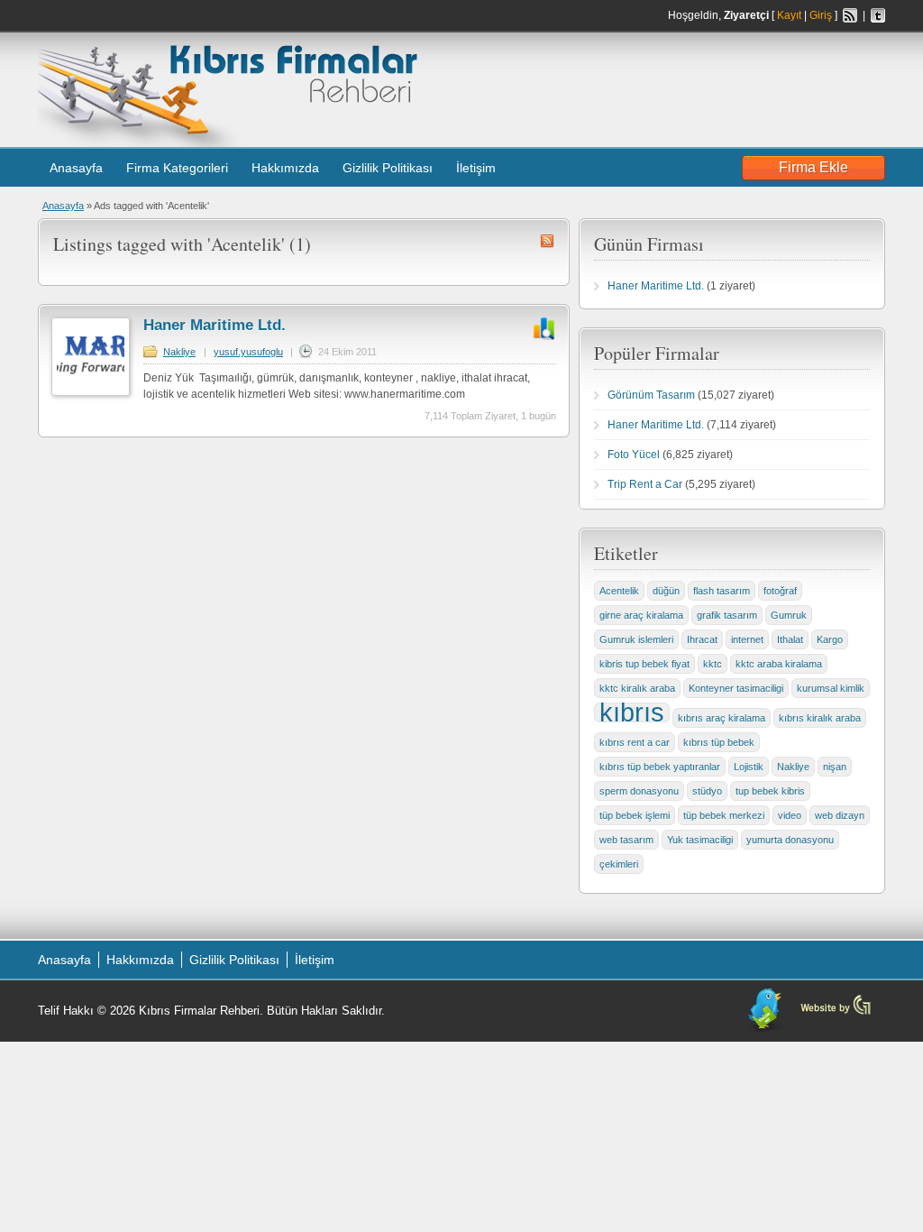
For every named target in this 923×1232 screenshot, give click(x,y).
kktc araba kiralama (779, 663)
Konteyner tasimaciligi (736, 688)
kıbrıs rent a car (634, 742)
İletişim (476, 168)
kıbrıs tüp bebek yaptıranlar (659, 766)
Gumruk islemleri (636, 639)
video (789, 815)
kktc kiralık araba (637, 688)
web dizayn (839, 815)
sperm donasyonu (639, 791)
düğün (666, 590)
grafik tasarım (727, 615)
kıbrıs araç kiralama (721, 718)
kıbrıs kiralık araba (820, 718)
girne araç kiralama (641, 615)
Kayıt (789, 15)
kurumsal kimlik (830, 688)
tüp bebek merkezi (723, 815)
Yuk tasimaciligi (700, 839)
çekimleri (618, 864)
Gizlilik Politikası (388, 168)
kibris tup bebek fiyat (644, 663)
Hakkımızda (285, 168)
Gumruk (789, 615)
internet (747, 639)
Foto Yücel (634, 454)
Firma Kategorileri (177, 168)
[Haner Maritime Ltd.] (90, 392)
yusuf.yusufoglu (248, 351)
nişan (834, 766)
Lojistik (748, 766)
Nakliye (179, 351)
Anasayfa (76, 168)
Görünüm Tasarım (651, 395)
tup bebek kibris (770, 791)
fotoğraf (780, 590)
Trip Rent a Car (645, 484)
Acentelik (619, 590)
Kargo (830, 639)
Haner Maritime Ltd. (214, 325)
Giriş (820, 15)
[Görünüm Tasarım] (836, 1013)
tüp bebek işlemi (634, 815)
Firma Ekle (813, 167)
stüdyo (707, 791)
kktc (712, 663)
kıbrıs (631, 712)
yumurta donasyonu (790, 839)
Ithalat (790, 639)
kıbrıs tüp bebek (718, 742)
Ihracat (702, 639)
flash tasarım (721, 590)
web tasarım (626, 839)
